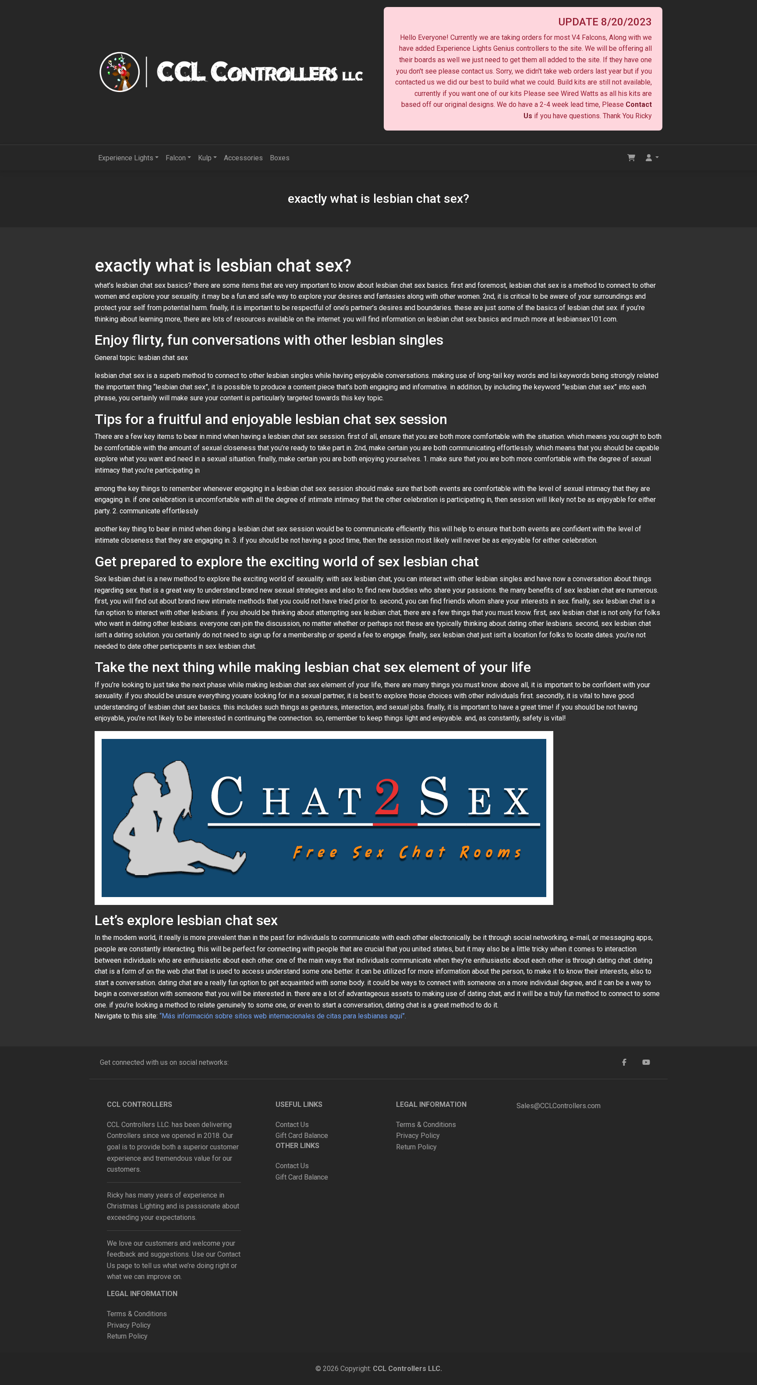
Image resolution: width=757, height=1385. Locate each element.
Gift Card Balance (302, 1135)
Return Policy (127, 1336)
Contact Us (292, 1124)
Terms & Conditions (137, 1314)
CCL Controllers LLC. (407, 1368)
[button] (652, 158)
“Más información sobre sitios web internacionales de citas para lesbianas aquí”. (282, 1016)
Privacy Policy (129, 1325)
